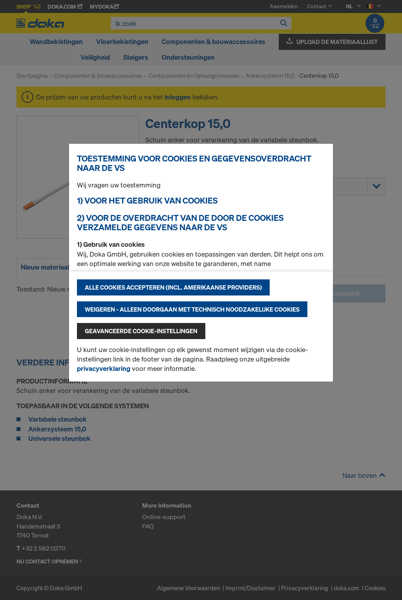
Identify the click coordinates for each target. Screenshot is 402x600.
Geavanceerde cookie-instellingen (141, 331)
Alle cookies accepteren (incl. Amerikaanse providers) (173, 287)
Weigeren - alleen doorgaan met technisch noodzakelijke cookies (192, 309)
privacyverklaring (103, 368)
